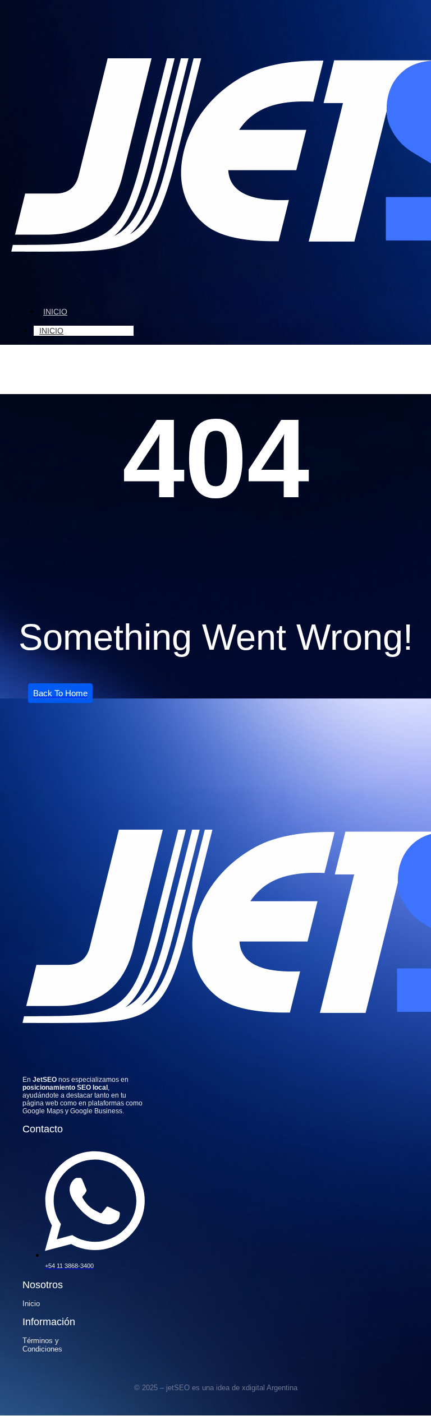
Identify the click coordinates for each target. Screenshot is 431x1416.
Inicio (55, 311)
